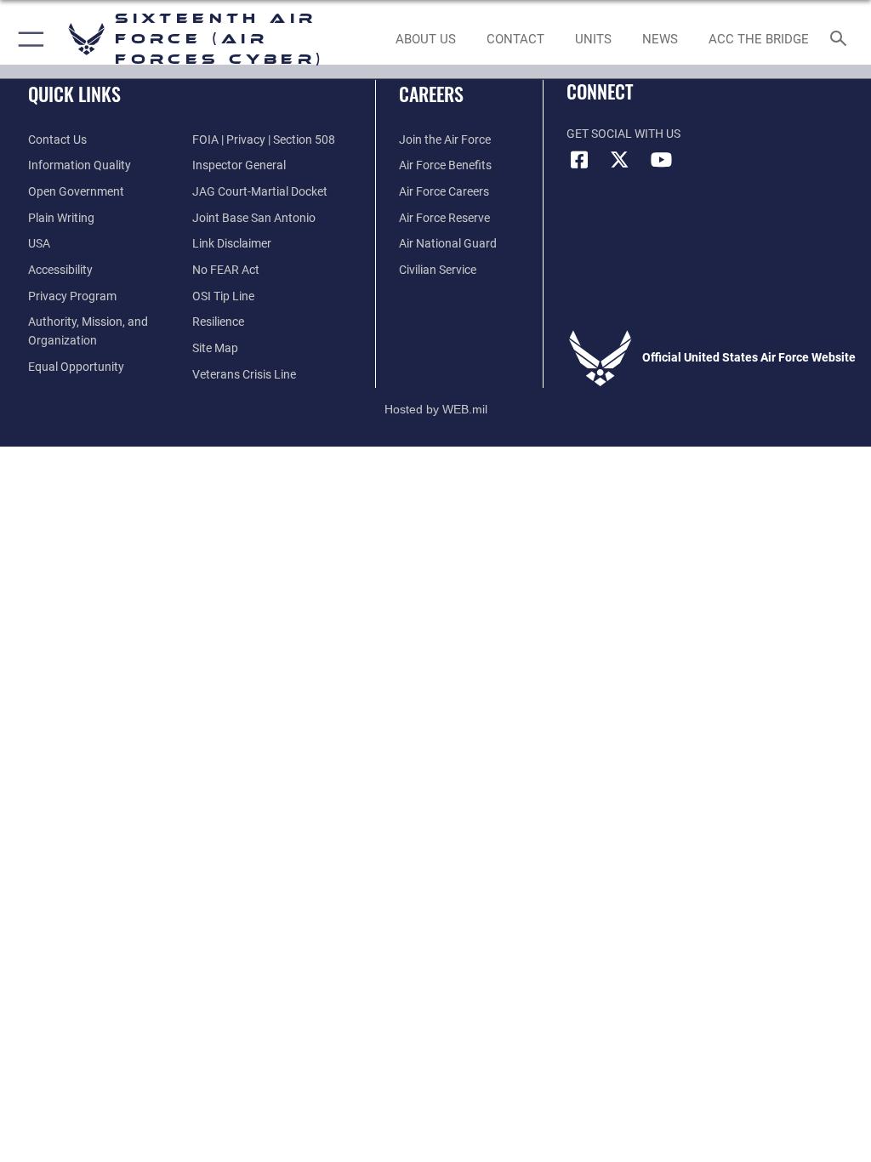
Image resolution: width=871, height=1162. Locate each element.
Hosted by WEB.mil (435, 409)
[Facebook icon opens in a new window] (579, 160)
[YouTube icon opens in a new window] (661, 160)
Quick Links (74, 93)
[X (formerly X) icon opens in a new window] (620, 160)
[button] (27, 39)
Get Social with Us (623, 134)
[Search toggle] (842, 39)
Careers (431, 93)
